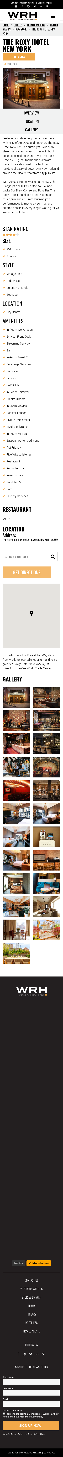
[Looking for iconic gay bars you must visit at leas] (31, 1129)
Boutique (12, 294)
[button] (31, 613)
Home (6, 25)
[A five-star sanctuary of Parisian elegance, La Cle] (31, 1100)
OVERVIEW (31, 113)
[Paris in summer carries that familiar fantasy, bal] (31, 1186)
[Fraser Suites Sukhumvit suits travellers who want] (31, 1014)
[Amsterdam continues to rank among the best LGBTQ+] (31, 1071)
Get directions (27, 572)
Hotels (18, 25)
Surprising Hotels (17, 287)
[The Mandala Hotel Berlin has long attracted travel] (31, 1043)
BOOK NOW (19, 57)
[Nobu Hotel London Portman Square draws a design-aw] (31, 1158)
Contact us (31, 1280)
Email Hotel (12, 64)
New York (21, 29)
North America (36, 25)
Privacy (31, 1314)
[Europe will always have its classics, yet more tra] (31, 1244)
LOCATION (31, 121)
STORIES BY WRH (31, 1297)
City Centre (13, 312)
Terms (32, 1305)
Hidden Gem (14, 280)
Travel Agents (31, 1331)
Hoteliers (31, 1322)
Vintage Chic (14, 273)
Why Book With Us (31, 1288)
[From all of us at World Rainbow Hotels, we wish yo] (31, 1215)
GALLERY (31, 129)
